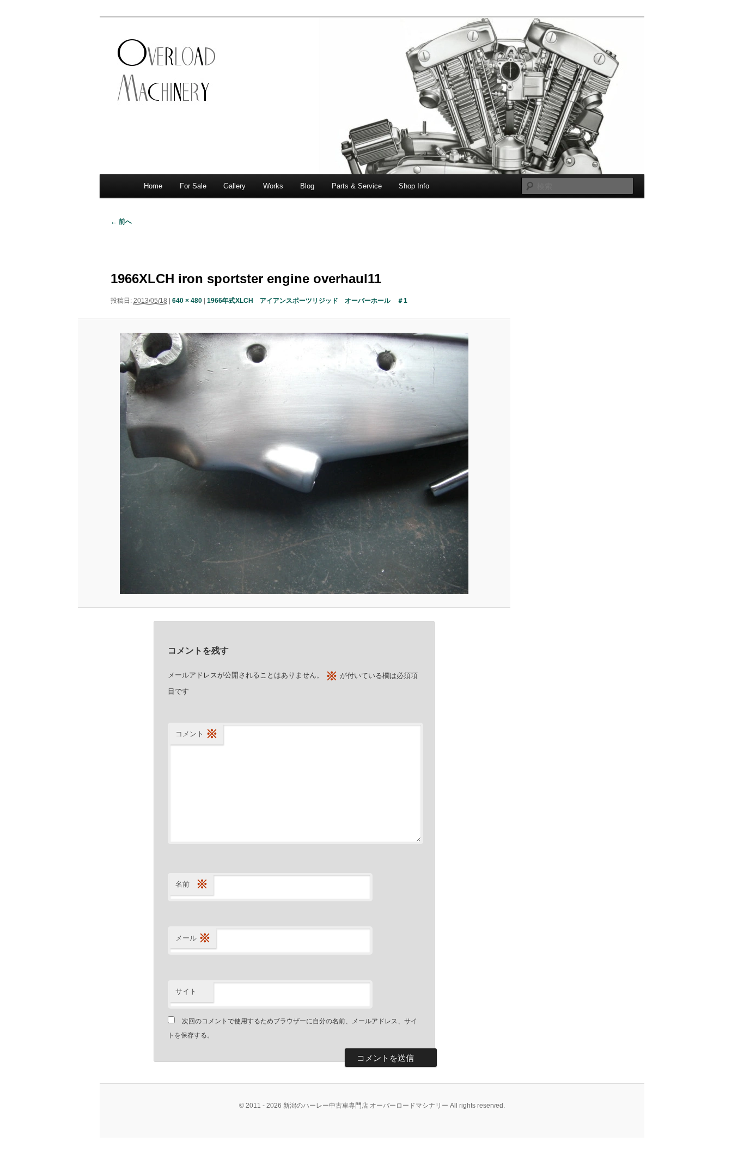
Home (153, 186)
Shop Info (414, 186)
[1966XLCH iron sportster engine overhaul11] (294, 463)
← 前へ (121, 221)
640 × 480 (187, 300)
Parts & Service (357, 186)
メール (193, 938)
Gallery (234, 186)
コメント (196, 734)
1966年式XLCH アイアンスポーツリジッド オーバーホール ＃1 (307, 300)
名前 (191, 884)
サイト (186, 991)
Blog (307, 186)
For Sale (193, 186)
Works (273, 186)
